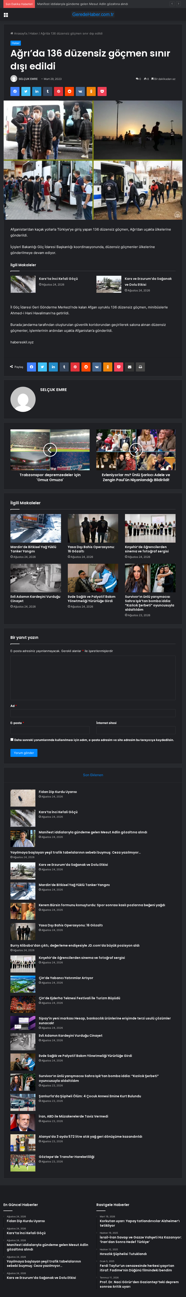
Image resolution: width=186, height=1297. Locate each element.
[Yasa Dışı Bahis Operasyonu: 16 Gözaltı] (93, 528)
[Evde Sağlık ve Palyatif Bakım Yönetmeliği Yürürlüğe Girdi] (93, 578)
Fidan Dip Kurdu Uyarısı (58, 792)
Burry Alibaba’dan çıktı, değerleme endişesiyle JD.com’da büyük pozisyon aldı (75, 945)
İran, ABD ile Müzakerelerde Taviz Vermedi (73, 1116)
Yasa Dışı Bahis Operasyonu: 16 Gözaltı (91, 549)
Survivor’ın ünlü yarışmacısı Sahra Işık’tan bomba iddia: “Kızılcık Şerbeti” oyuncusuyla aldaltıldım (149, 603)
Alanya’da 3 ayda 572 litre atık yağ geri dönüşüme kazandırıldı (90, 1136)
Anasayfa (20, 33)
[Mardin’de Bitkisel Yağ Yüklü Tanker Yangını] (35, 528)
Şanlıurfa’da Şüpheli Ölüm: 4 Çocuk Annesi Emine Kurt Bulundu (90, 1096)
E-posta (17, 723)
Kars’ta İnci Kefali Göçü (58, 278)
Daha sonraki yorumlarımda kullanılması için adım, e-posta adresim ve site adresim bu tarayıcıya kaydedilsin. (94, 740)
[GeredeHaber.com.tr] (93, 14)
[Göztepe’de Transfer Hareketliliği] (22, 1162)
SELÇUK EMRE (28, 79)
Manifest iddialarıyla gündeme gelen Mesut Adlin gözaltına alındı (82, 4)
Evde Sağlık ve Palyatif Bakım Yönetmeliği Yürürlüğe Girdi (91, 598)
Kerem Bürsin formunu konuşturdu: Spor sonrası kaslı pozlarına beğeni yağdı (102, 905)
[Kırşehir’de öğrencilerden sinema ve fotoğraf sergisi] (150, 528)
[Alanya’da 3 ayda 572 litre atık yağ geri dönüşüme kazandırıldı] (22, 1142)
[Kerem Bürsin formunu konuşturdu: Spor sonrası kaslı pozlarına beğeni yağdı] (22, 911)
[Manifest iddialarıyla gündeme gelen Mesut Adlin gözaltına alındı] (22, 838)
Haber (33, 33)
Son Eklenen (93, 775)
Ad (13, 706)
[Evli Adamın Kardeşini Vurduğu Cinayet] (35, 578)
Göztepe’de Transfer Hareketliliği (66, 1156)
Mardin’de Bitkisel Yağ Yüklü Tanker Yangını (33, 549)
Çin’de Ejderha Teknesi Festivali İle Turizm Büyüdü (79, 998)
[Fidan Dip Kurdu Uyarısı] (22, 798)
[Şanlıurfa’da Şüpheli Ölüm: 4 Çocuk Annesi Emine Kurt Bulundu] (22, 1102)
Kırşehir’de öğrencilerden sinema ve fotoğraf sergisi (147, 549)
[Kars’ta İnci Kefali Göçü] (23, 284)
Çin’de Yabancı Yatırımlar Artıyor (66, 978)
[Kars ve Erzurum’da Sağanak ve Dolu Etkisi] (108, 284)
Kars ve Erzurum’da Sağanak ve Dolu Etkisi (73, 864)
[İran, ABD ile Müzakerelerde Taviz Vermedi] (22, 1122)
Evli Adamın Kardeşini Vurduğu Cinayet (35, 598)
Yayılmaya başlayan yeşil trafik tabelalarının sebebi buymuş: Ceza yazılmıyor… (75, 852)
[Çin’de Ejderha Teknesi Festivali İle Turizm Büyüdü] (22, 1004)
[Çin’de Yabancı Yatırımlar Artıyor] (22, 984)
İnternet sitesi (106, 723)
